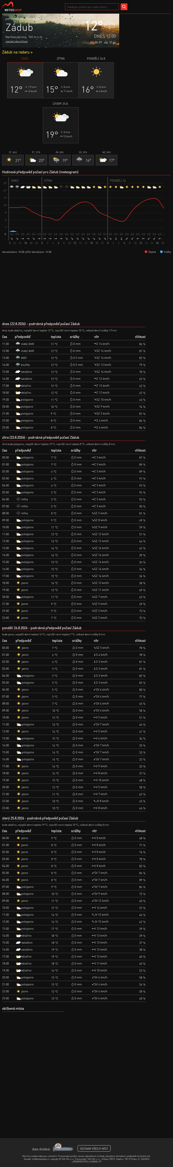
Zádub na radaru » (17, 51)
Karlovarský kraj (15, 37)
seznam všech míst (94, 1148)
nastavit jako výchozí (16, 41)
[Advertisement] (145, 35)
